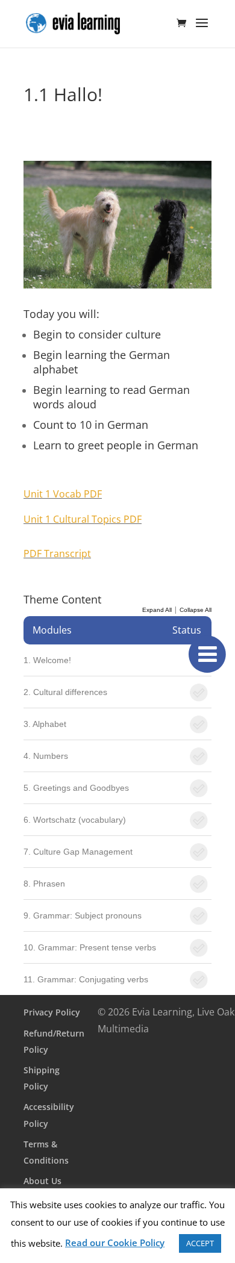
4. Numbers (46, 756)
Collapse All (196, 610)
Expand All (157, 610)
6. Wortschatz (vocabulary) (75, 820)
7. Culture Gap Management (78, 851)
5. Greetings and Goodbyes (76, 788)
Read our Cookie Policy (114, 1242)
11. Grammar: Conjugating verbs (86, 979)
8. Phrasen (44, 883)
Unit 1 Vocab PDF (63, 494)
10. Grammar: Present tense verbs (90, 947)
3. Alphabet (45, 724)
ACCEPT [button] (200, 1243)
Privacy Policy (52, 1012)
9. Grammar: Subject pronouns (83, 915)
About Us (42, 1181)
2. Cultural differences (65, 692)
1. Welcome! (47, 660)
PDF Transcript (57, 553)
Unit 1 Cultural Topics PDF (83, 519)
